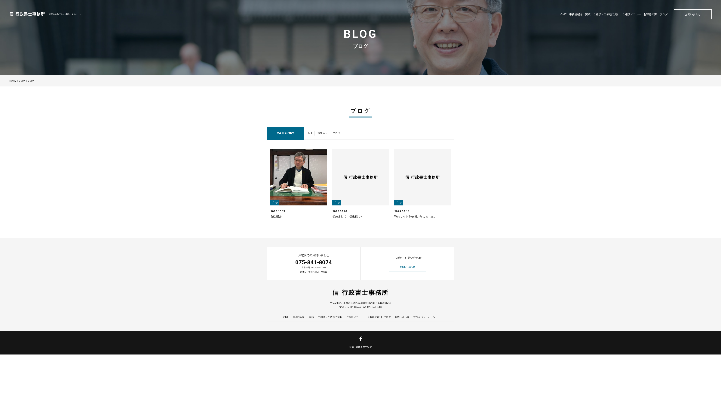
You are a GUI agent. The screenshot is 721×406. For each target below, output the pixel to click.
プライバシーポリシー (425, 317)
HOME (562, 14)
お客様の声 (650, 14)
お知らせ (322, 133)
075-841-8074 (313, 262)
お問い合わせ (693, 14)
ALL (310, 133)
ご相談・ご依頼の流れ (606, 14)
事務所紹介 (575, 14)
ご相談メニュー (631, 14)
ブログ (663, 14)
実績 (588, 14)
